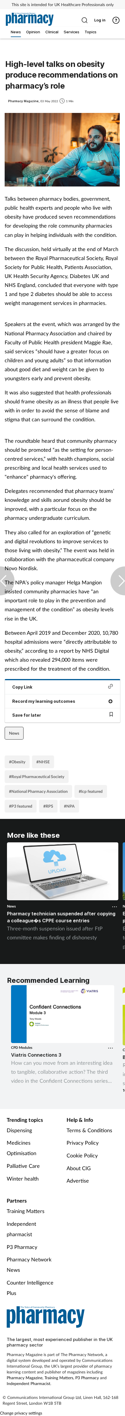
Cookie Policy (82, 1155)
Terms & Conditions (89, 1130)
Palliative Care (23, 1166)
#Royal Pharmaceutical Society (36, 776)
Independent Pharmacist (28, 1383)
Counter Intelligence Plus (30, 1287)
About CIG (79, 1168)
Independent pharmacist (21, 1229)
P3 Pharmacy (22, 1247)
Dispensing (19, 1130)
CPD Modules (21, 1047)
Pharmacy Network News (29, 1264)
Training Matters (25, 1211)
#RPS (48, 806)
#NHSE (43, 761)
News (14, 733)
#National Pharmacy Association (38, 791)
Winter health (23, 1178)
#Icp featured (91, 791)
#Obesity (17, 761)
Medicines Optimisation (21, 1147)
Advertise (78, 1180)
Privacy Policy (83, 1142)
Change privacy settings (21, 1412)
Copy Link (22, 687)
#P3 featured (20, 806)
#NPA (69, 806)
